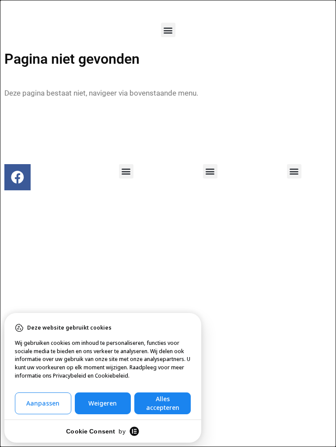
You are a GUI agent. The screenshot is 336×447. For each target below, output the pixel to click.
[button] (168, 30)
